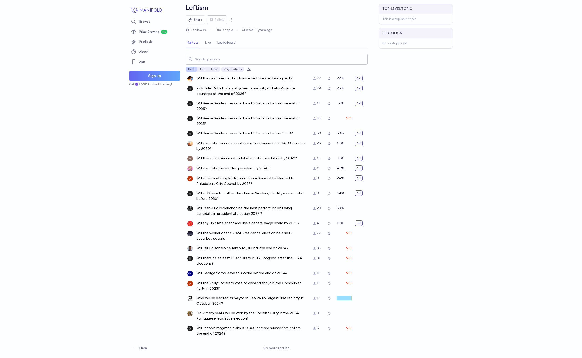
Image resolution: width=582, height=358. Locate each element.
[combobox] (277, 59)
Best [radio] (191, 69)
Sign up (154, 76)
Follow (219, 20)
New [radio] (214, 69)
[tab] (192, 43)
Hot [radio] (203, 69)
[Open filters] (248, 69)
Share (198, 20)
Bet (359, 78)
